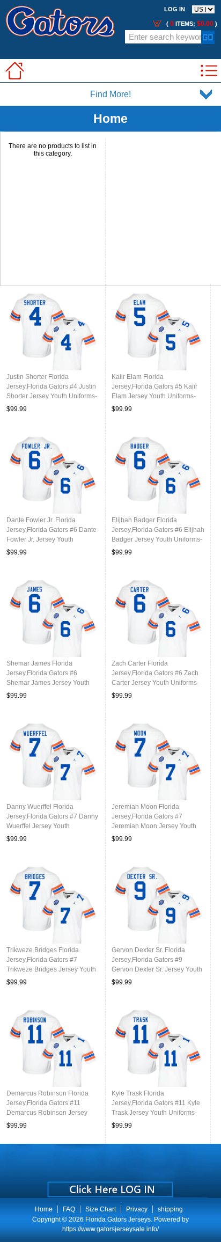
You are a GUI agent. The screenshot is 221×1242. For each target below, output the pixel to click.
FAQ (69, 1209)
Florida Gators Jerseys (118, 1219)
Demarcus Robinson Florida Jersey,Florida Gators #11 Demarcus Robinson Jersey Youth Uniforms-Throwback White (47, 1113)
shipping (170, 1209)
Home (44, 1209)
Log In (174, 9)
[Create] (109, 1186)
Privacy (137, 1209)
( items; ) (191, 23)
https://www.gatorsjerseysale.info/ (110, 1229)
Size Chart (100, 1209)
